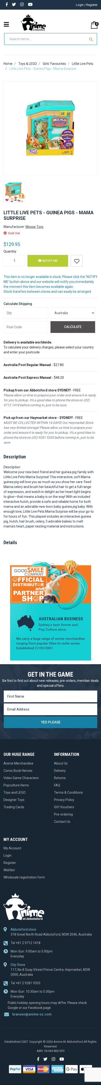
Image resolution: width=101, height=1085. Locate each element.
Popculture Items (16, 785)
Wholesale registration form (24, 877)
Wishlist (9, 870)
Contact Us (62, 822)
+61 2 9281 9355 (25, 983)
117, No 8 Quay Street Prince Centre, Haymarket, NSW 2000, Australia (50, 972)
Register (10, 863)
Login (8, 855)
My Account (12, 848)
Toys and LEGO (15, 792)
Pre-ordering (63, 814)
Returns (60, 778)
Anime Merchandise (18, 763)
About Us (61, 763)
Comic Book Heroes (18, 771)
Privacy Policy (64, 800)
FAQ (57, 785)
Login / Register (86, 5)
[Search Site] (91, 39)
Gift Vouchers (64, 807)
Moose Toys (34, 227)
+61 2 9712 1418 (25, 943)
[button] (76, 261)
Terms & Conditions (68, 792)
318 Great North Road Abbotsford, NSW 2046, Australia (51, 934)
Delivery (60, 771)
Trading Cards (14, 807)
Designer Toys (14, 800)
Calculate (73, 327)
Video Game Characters (21, 778)
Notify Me (49, 260)
